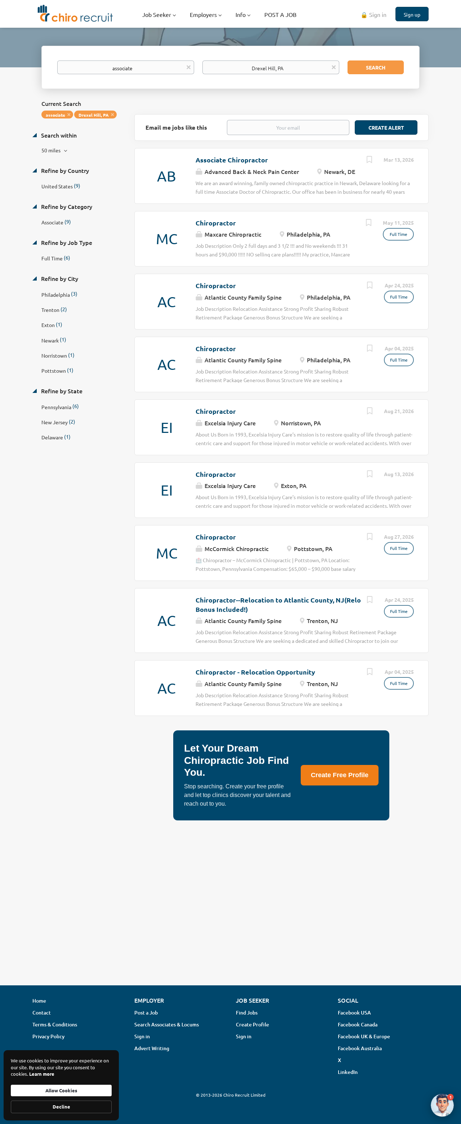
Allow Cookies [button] (61, 1090)
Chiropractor (216, 223)
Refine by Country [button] (64, 170)
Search (375, 67)
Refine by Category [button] (66, 206)
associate (55, 115)
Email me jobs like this (176, 127)
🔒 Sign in (373, 14)
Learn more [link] (41, 1074)
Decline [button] (61, 1106)
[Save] (369, 160)
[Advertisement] (230, 922)
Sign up (412, 14)
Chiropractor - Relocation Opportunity (255, 672)
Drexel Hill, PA (94, 115)
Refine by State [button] (61, 391)
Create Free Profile (339, 775)
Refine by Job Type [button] (66, 242)
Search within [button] (58, 135)
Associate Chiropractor (232, 160)
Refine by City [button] (59, 278)
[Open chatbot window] (442, 1105)
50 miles (51, 150)
